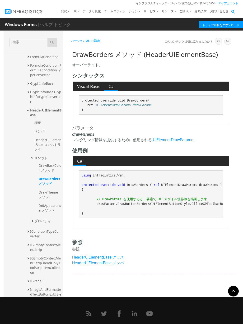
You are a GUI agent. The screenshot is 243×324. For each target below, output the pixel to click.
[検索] (52, 42)
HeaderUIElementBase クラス (98, 258)
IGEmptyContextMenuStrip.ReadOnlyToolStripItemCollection (45, 265)
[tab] (88, 86)
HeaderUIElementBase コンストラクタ (47, 145)
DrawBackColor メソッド (50, 167)
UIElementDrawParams (113, 105)
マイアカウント (228, 3)
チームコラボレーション (121, 11)
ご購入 (184, 11)
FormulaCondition (44, 57)
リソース (168, 11)
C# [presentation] (111, 86)
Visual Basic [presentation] (88, 86)
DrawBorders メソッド (50, 181)
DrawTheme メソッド (49, 194)
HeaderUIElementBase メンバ (98, 263)
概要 (37, 122)
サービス (150, 11)
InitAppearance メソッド (50, 208)
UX (75, 11)
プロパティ (42, 221)
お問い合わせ (219, 11)
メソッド (41, 158)
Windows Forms (21, 24)
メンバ (39, 131)
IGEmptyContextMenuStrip (45, 247)
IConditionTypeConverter (45, 233)
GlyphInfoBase (41, 83)
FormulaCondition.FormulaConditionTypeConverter (45, 70)
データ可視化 (91, 11)
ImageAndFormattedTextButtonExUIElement (45, 294)
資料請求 (200, 11)
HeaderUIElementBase (45, 112)
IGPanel (36, 281)
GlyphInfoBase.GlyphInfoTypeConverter (45, 97)
